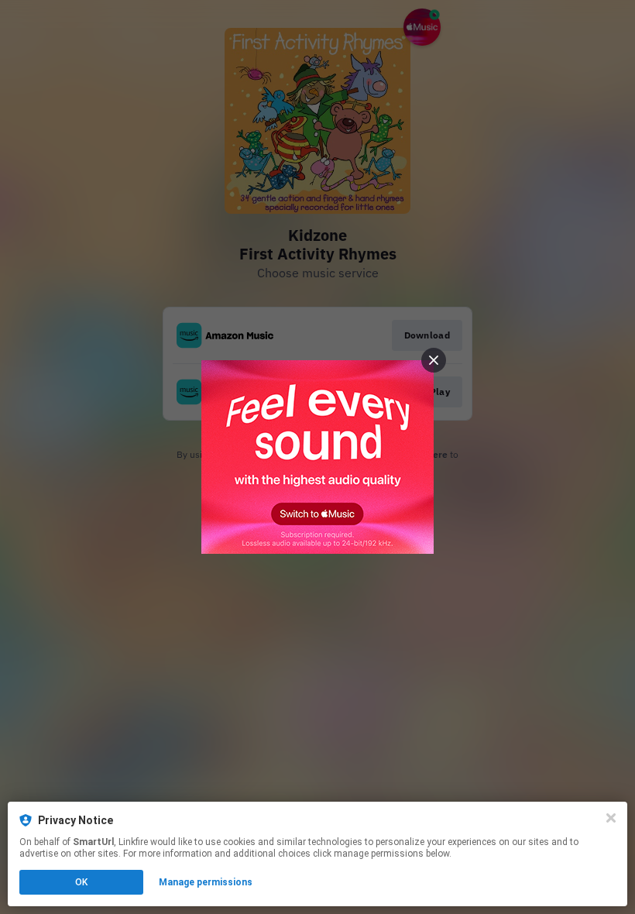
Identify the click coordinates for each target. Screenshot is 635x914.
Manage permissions (205, 882)
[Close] (611, 818)
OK (81, 882)
